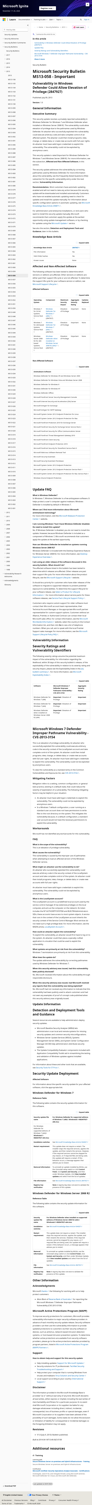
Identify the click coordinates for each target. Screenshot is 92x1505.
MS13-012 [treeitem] (11, 463)
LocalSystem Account (54, 927)
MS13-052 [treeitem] (11, 300)
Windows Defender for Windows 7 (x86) (51, 312)
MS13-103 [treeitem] (11, 92)
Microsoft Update (59, 223)
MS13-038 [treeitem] (11, 357)
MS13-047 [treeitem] (11, 320)
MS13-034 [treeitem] (11, 374)
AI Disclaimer (7, 1500)
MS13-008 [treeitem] (11, 480)
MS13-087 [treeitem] (11, 157)
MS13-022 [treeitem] (11, 423)
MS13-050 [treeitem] (11, 308)
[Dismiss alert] (87, 4)
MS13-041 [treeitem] (11, 345)
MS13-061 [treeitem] (11, 263)
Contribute (42, 1500)
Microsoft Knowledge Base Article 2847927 (72, 1181)
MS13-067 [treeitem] (11, 239)
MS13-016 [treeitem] (11, 447)
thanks (44, 1291)
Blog (32, 1500)
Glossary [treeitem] (7, 585)
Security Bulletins (52, 27)
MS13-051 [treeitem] (11, 304)
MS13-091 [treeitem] (11, 141)
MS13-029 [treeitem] (11, 394)
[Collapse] (28, 25)
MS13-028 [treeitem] (11, 398)
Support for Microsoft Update (70, 1363)
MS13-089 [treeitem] (11, 149)
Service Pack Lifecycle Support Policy (67, 598)
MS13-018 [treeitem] (11, 439)
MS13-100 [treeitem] (11, 104)
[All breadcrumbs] (35, 27)
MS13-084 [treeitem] (11, 169)
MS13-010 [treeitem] (11, 472)
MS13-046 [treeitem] (11, 324)
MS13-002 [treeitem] (11, 504)
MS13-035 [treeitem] (11, 369)
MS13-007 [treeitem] (11, 484)
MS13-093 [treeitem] (11, 132)
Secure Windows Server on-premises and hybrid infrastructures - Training (61, 1461)
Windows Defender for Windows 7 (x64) (51, 326)
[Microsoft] (4, 19)
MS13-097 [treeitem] (11, 116)
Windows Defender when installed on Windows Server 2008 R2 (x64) (52, 341)
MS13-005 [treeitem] (11, 492)
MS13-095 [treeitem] (11, 124)
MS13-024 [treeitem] (11, 414)
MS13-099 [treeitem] (11, 108)
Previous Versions (21, 1500)
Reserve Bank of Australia (60, 1299)
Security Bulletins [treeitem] (12, 51)
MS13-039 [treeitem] (11, 353)
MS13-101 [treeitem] (11, 100)
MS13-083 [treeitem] (11, 173)
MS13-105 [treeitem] (11, 83)
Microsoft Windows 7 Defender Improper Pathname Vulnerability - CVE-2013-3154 (61, 55)
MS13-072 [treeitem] (11, 218)
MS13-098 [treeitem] (11, 112)
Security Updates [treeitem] (10, 34)
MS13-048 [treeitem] (11, 316)
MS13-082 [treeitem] (11, 177)
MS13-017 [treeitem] (11, 443)
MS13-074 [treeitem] (11, 210)
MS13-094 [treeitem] (11, 128)
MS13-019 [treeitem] (11, 435)
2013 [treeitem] (10, 75)
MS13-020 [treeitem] (11, 431)
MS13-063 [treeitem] (11, 255)
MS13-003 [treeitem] (11, 500)
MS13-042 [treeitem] (11, 341)
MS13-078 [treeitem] (11, 194)
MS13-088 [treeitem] (11, 153)
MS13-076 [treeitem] (11, 202)
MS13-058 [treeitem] (11, 275)
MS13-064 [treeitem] (11, 251)
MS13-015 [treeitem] (11, 451)
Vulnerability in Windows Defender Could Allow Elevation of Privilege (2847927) (60, 44)
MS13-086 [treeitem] (11, 161)
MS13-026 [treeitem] (11, 406)
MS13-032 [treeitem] (11, 382)
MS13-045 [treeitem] (11, 329)
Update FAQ (38, 48)
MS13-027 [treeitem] (11, 402)
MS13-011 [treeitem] (11, 467)
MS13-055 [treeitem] (11, 288)
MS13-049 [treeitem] (11, 312)
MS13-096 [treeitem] (11, 120)
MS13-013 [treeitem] (11, 459)
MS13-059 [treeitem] (11, 271)
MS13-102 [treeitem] (11, 96)
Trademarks (18, 1503)
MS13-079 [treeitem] (11, 190)
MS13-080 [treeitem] (11, 186)
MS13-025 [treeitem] (11, 410)
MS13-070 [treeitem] (11, 226)
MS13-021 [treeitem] (11, 427)
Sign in (86, 19)
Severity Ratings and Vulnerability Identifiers (51, 51)
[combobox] (15, 30)
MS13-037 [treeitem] (11, 361)
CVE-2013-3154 (71, 773)
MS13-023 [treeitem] (11, 418)
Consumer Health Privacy (67, 1500)
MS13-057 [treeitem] (11, 280)
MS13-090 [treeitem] (11, 145)
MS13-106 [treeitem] (11, 79)
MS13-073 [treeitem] (11, 214)
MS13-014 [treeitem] (11, 455)
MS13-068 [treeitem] (11, 235)
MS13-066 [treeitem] (11, 243)
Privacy (51, 1500)
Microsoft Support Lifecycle (44, 284)
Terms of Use (7, 1503)
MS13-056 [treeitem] (11, 284)
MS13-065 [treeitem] (11, 247)
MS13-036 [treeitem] (11, 365)
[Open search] (81, 20)
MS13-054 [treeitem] (11, 292)
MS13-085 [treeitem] (11, 165)
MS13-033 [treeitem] (11, 378)
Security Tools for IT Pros (46, 1067)
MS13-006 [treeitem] (11, 488)
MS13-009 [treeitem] (11, 476)
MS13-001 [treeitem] (11, 508)
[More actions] (88, 27)
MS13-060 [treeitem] (11, 267)
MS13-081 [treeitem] (11, 181)
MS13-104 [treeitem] (11, 88)
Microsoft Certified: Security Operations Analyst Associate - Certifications (61, 1471)
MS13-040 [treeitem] (11, 349)
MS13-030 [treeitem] (11, 390)
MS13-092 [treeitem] (11, 137)
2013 (63, 27)
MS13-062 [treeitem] (11, 259)
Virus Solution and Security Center (69, 1375)
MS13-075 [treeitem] (11, 206)
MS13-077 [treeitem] (11, 198)
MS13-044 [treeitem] (11, 333)
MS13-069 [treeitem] (11, 230)
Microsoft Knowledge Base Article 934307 (71, 1142)
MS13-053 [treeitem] (11, 296)
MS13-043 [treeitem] (11, 337)
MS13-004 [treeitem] (11, 496)
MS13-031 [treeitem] (11, 386)
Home (41, 27)
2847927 (75, 248)
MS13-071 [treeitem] (11, 222)
